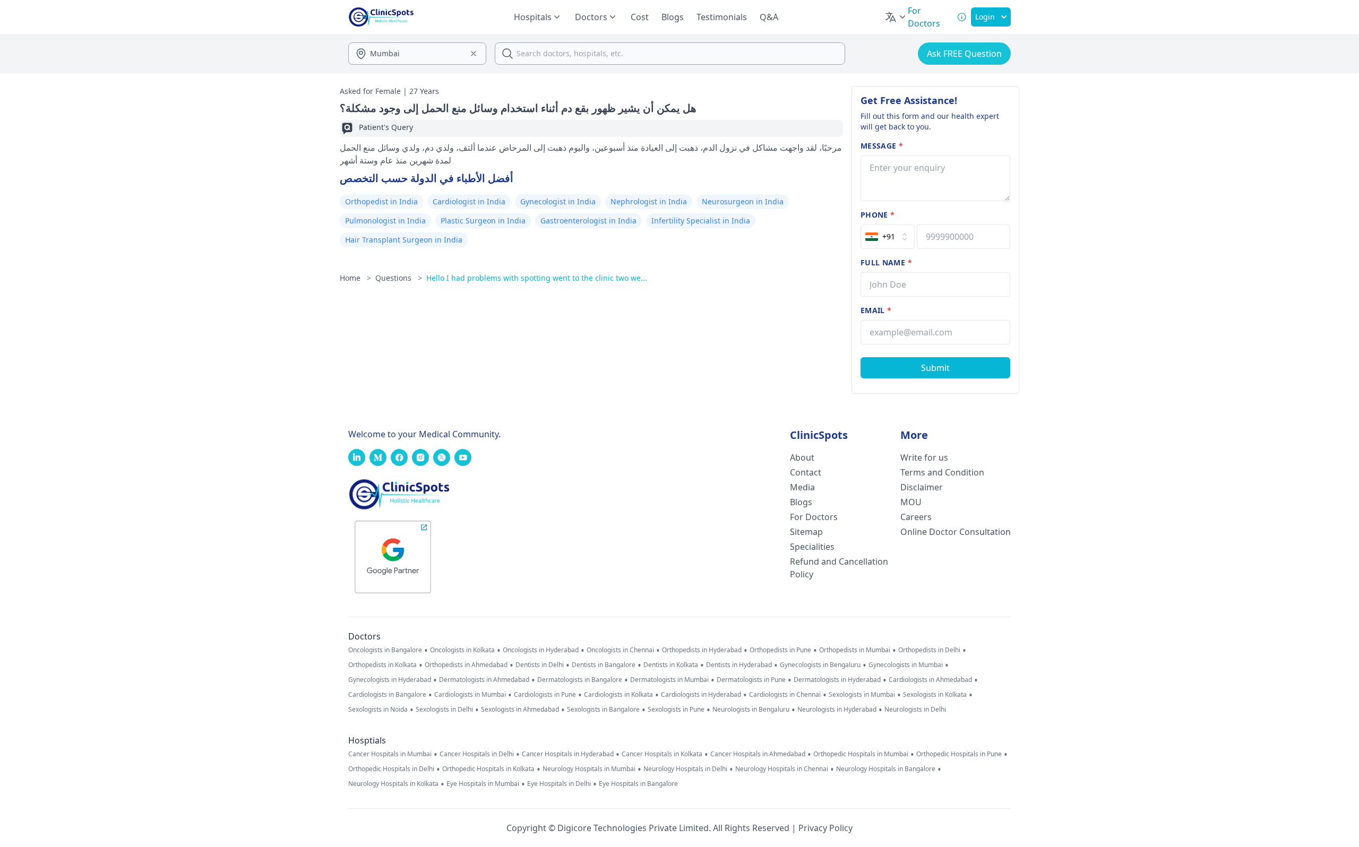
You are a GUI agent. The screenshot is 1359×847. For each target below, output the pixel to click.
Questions (398, 278)
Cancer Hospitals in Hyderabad (568, 754)
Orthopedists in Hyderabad (702, 650)
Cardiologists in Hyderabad (701, 694)
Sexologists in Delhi (444, 709)
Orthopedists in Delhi (929, 650)
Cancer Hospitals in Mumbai (390, 754)
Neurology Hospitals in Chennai (781, 769)
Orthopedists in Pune (780, 650)
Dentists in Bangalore (603, 665)
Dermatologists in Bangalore (579, 680)
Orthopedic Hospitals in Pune (959, 754)
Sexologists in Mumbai (862, 694)
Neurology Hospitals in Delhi (685, 769)
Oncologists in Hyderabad (541, 650)
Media (802, 487)
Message (882, 146)
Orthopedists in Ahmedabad (466, 665)
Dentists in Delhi (539, 665)
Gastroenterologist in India (588, 220)
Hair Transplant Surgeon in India (403, 240)
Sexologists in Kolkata (935, 694)
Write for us (924, 457)
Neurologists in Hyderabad (836, 709)
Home (355, 278)
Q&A (769, 17)
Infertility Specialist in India (700, 220)
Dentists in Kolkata (670, 665)
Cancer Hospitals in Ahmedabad (757, 754)
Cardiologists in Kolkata (618, 694)
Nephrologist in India (648, 201)
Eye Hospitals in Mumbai (482, 784)
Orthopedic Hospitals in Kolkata (488, 769)
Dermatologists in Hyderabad (837, 680)
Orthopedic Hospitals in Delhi (391, 769)
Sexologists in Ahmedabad (520, 709)
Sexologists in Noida (378, 709)
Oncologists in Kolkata (462, 650)
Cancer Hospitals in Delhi (477, 754)
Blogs (672, 17)
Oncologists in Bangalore (385, 650)
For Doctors (814, 517)
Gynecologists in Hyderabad (389, 680)
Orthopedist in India (381, 201)
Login (985, 17)
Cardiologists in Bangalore (387, 694)
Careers (916, 517)
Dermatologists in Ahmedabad (484, 680)
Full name (886, 262)
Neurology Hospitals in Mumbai (589, 769)
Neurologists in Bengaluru (750, 709)
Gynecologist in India (558, 201)
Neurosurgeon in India (743, 201)
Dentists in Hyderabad (739, 665)
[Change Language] (896, 17)
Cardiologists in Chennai (785, 694)
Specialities (812, 546)
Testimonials (721, 17)
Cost (640, 17)
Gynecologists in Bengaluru (820, 665)
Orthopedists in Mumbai (854, 650)
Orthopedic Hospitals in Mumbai (860, 754)
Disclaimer (921, 487)
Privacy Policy (825, 828)
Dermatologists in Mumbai (669, 680)
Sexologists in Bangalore (603, 709)
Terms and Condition (942, 472)
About (802, 457)
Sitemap (806, 532)
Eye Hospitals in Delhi (559, 784)
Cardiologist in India (469, 201)
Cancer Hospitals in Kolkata (662, 754)
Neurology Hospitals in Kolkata (393, 784)
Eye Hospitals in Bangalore (638, 784)
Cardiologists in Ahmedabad (930, 680)
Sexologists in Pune (676, 709)
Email (876, 310)
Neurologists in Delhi (915, 709)
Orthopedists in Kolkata (382, 665)
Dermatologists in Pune (751, 680)
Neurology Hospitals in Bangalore (885, 769)
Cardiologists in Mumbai (470, 694)
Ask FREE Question (964, 53)
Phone (877, 215)
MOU (911, 502)
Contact (805, 472)
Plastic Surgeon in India (483, 220)
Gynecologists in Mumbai (905, 665)
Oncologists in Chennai (620, 650)
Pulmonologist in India (385, 220)
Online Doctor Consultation (955, 532)
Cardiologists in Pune (545, 694)
